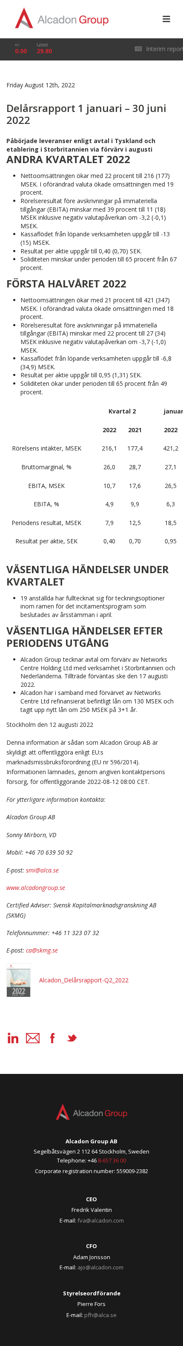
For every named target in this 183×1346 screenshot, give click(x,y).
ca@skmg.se (42, 950)
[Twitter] (72, 1038)
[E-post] (33, 1038)
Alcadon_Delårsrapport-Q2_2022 (84, 980)
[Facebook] (52, 1038)
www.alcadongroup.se (35, 888)
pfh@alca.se (100, 1315)
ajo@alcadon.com (100, 1267)
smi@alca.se (42, 870)
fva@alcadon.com (100, 1220)
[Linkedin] (13, 1038)
